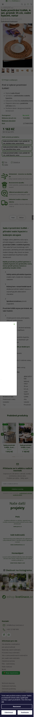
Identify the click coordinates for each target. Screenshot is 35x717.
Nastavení (17, 706)
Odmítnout (9, 712)
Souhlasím (25, 712)
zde (2, 702)
